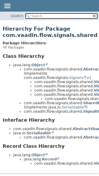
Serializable (73, 107)
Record (49, 159)
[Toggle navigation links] (7, 6)
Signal (75, 77)
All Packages (13, 47)
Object (38, 65)
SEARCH (17, 16)
